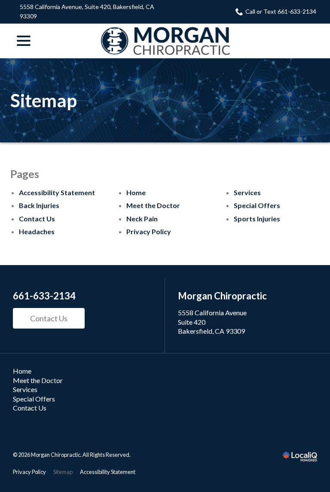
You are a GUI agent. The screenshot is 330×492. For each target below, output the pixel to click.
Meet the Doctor (153, 205)
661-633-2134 (44, 296)
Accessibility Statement (57, 192)
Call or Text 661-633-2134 (280, 11)
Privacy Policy (148, 231)
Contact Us (37, 218)
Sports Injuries (257, 218)
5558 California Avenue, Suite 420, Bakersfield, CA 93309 (87, 11)
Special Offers (257, 205)
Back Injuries (39, 205)
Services (247, 192)
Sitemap (43, 100)
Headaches (37, 231)
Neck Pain (142, 218)
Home (136, 192)
